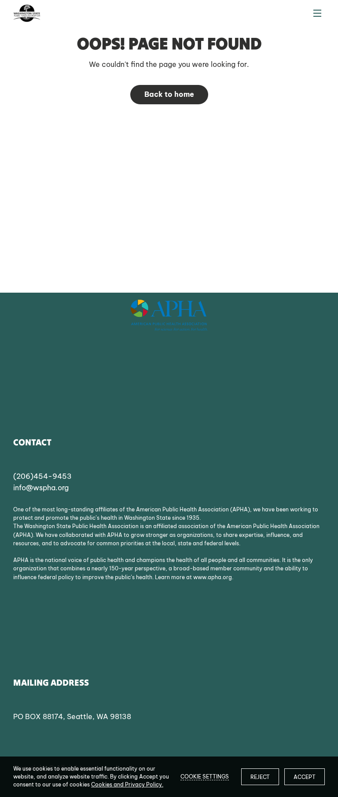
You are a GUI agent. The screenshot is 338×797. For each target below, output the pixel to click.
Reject (260, 777)
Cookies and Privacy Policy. (127, 784)
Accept (305, 777)
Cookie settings (204, 776)
